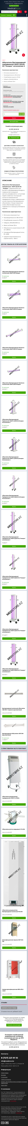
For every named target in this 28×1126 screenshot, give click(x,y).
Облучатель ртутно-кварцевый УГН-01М (13, 829)
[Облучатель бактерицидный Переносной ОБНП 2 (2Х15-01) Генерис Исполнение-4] (14, 444)
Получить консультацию (14, 1025)
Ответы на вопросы (6, 1079)
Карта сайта (4, 1085)
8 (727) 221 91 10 (14, 1047)
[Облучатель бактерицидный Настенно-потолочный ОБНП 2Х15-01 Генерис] (14, 295)
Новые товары (4, 1072)
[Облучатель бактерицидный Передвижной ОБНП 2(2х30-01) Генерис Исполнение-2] (14, 482)
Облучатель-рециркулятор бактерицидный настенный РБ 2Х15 (12, 910)
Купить (14, 118)
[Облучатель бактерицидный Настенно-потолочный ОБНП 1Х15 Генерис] (14, 258)
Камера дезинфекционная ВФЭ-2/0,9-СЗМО (13, 990)
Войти (22, 1)
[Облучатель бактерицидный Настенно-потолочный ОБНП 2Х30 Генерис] (14, 370)
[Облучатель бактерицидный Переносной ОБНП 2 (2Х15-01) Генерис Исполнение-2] (14, 406)
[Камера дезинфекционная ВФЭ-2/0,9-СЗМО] (14, 969)
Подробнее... (13, 1101)
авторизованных (7, 97)
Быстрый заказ (14, 121)
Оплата (10, 1)
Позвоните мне (15, 137)
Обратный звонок (15, 5)
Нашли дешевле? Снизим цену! (11, 110)
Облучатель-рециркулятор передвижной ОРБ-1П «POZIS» (10, 797)
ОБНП (3, 60)
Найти (19, 12)
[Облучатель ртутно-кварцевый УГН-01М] (14, 817)
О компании (4, 1077)
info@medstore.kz (18, 3)
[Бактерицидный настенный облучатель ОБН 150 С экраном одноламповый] (14, 693)
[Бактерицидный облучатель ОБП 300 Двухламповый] (14, 725)
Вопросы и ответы (16, 1)
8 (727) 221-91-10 (14, 129)
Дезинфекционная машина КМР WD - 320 (13, 940)
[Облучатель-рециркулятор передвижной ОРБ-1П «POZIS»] (14, 773)
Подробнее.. (19, 1112)
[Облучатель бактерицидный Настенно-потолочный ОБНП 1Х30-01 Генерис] (14, 332)
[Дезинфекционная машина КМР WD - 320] (14, 929)
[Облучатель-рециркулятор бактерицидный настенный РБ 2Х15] (14, 873)
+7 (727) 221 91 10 (9, 3)
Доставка (6, 1)
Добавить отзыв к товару (9, 1008)
